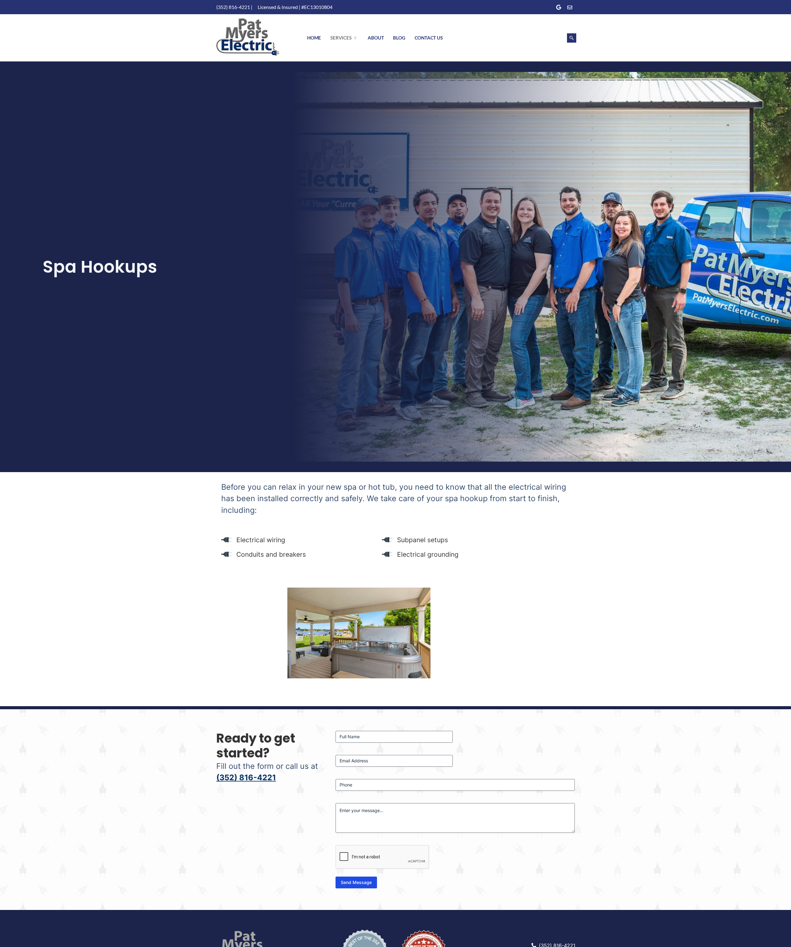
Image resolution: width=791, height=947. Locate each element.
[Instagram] (569, 7)
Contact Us (429, 37)
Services (340, 37)
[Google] (558, 7)
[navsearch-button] (571, 38)
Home (314, 37)
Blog (399, 37)
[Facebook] (547, 7)
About (376, 37)
